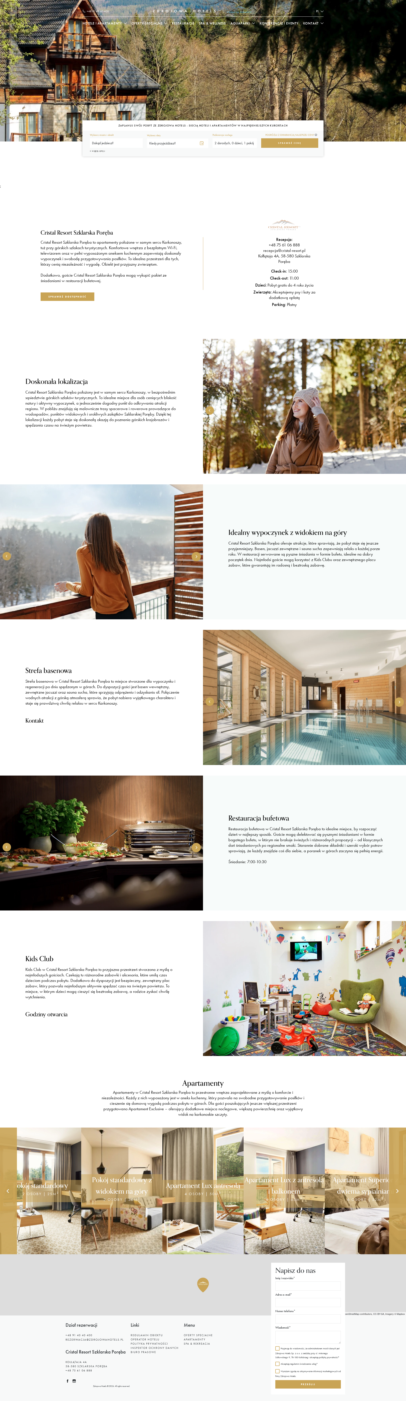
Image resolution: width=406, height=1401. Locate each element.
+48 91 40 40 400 (79, 1335)
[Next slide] (397, 1191)
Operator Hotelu (145, 1339)
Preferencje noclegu (223, 135)
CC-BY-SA (378, 1313)
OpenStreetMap (351, 1313)
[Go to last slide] (8, 1191)
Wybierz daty (154, 135)
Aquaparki (240, 23)
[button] (203, 1284)
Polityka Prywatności (149, 1343)
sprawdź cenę (289, 143)
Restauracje (183, 23)
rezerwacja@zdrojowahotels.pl (95, 1339)
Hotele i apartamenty (102, 23)
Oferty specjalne (147, 23)
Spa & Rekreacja (197, 1343)
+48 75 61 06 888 (79, 1370)
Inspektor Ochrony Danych (155, 1348)
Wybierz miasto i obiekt (102, 135)
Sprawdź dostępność (67, 296)
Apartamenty (195, 1339)
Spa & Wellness (212, 23)
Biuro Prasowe (143, 1352)
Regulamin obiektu (147, 1335)
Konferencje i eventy (279, 23)
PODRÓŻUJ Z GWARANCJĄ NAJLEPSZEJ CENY (289, 135)
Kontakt (311, 23)
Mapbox (401, 1313)
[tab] (188, 1251)
